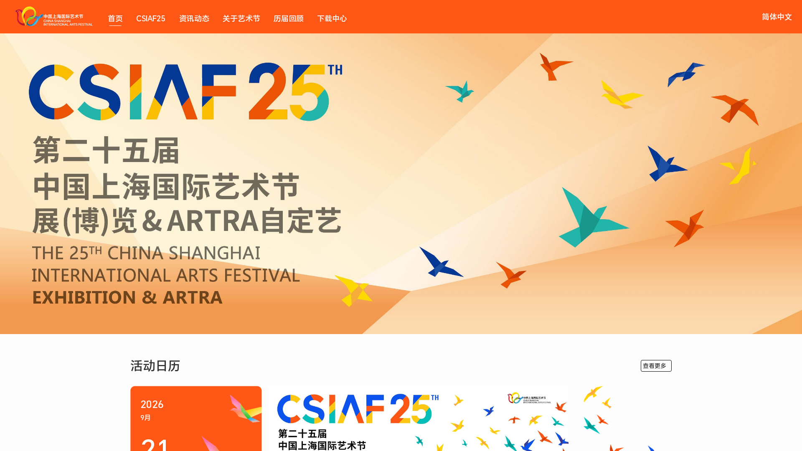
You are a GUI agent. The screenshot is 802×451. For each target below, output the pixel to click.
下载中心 (332, 18)
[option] (401, 183)
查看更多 (654, 366)
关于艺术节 (241, 18)
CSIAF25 (151, 18)
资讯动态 (194, 18)
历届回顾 (289, 18)
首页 (115, 18)
